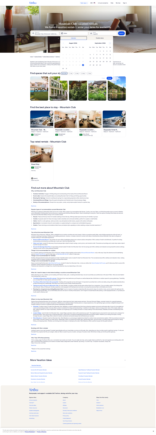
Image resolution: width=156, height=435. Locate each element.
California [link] (57, 56)
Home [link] (31, 56)
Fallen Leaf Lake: (38, 243)
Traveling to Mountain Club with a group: (45, 278)
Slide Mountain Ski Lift (62, 254)
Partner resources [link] (33, 408)
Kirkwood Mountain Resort (87, 252)
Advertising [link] (31, 418)
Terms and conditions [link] (67, 413)
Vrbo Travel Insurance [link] (34, 415)
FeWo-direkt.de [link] (99, 405)
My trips (118, 3)
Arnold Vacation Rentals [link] (84, 379)
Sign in (125, 3)
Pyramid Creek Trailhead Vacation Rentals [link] (88, 373)
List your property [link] (33, 400)
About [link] (64, 400)
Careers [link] (64, 402)
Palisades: (36, 306)
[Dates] (74, 33)
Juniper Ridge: (37, 313)
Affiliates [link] (65, 405)
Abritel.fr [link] (98, 402)
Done (109, 78)
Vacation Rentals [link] (38, 56)
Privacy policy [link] (66, 415)
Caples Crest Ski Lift (40, 254)
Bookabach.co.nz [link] (100, 408)
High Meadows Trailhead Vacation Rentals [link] (89, 370)
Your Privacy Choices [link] (67, 421)
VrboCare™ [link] (31, 402)
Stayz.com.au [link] (99, 410)
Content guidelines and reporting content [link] (72, 423)
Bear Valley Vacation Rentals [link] (38, 382)
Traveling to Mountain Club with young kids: (46, 282)
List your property (103, 3)
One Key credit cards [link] (34, 413)
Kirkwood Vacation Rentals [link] (85, 382)
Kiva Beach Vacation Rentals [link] (85, 376)
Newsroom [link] (65, 408)
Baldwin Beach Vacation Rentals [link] (39, 376)
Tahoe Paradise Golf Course (98, 263)
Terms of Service (41, 431)
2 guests (95, 34)
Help (112, 3)
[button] (83, 51)
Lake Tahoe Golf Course (54, 263)
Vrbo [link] (97, 400)
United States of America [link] (48, 56)
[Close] (153, 431)
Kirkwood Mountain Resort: (41, 239)
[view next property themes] (125, 88)
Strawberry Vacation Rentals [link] (38, 379)
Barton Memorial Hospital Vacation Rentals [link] (41, 373)
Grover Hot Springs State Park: (42, 247)
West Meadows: (38, 318)
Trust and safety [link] (32, 405)
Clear (103, 78)
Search (121, 33)
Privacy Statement (30, 431)
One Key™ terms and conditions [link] (70, 410)
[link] (51, 112)
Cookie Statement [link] (67, 418)
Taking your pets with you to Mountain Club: (46, 285)
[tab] (73, 38)
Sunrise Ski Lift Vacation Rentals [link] (39, 370)
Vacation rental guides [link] (34, 410)
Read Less (33, 206)
